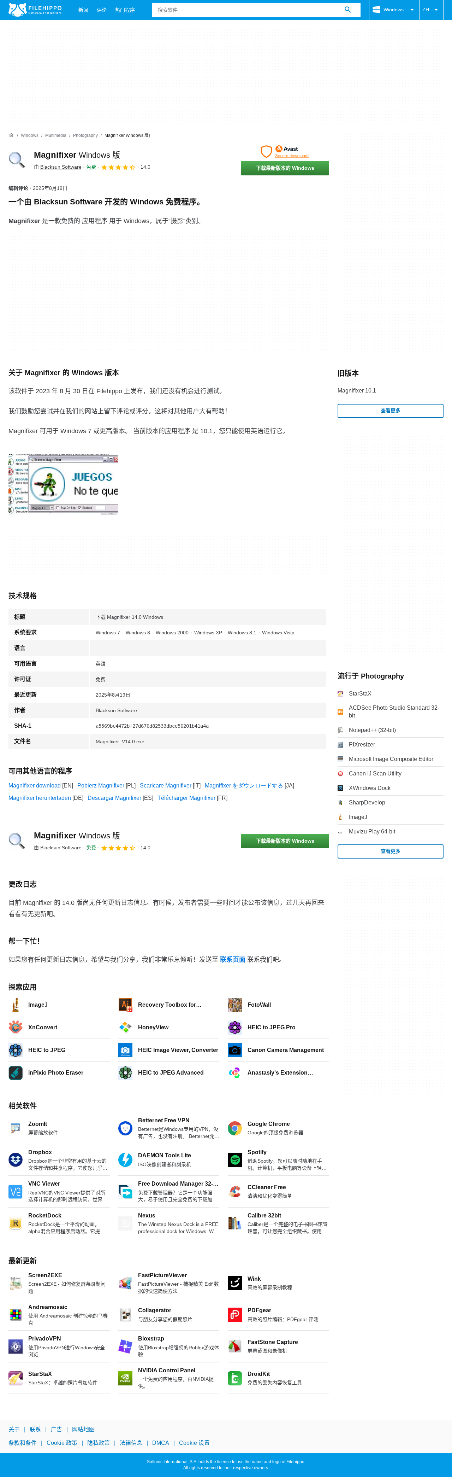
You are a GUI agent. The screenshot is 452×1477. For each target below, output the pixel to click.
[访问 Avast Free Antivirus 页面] (285, 151)
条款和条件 (22, 1443)
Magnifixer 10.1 (357, 391)
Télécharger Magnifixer (186, 798)
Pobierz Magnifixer (100, 786)
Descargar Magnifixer (114, 798)
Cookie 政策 (62, 1443)
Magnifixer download (34, 786)
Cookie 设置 (194, 1443)
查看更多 (390, 410)
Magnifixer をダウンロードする (244, 786)
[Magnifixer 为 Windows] (16, 160)
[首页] (11, 135)
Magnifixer (77, 154)
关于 (14, 1429)
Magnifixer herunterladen (39, 798)
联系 (35, 1429)
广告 (56, 1429)
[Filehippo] (34, 10)
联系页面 (232, 959)
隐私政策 (98, 1443)
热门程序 (125, 10)
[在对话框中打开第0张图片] (63, 484)
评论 (102, 10)
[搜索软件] (348, 10)
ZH (425, 9)
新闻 (83, 10)
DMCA (160, 1443)
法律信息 (131, 1443)
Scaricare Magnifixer (165, 786)
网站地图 (83, 1429)
